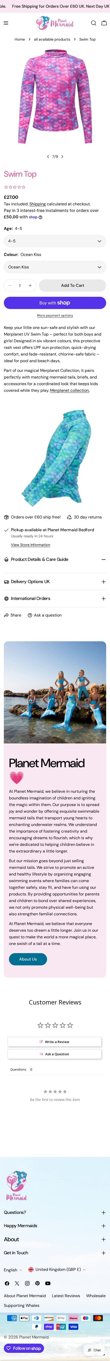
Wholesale (96, 1295)
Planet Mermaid (34, 1337)
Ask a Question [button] (57, 1054)
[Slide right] (62, 156)
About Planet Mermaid (25, 1295)
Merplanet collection (69, 390)
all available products (52, 39)
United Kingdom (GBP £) (58, 1269)
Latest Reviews (66, 1295)
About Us (28, 959)
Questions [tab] (18, 1069)
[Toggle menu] (6, 23)
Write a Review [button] (57, 1041)
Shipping (37, 204)
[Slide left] (48, 156)
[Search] (94, 23)
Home (20, 39)
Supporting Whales (21, 1305)
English (10, 1270)
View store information (30, 544)
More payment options (55, 315)
